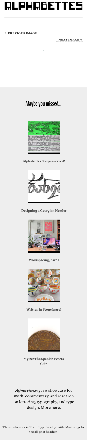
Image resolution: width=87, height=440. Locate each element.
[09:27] (44, 137)
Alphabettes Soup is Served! (44, 161)
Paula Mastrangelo (70, 427)
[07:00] (44, 236)
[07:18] (44, 335)
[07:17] (44, 285)
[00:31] (44, 186)
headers (51, 431)
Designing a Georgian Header (44, 210)
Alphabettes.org (27, 390)
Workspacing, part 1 (44, 260)
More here (50, 407)
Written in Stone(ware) (43, 309)
